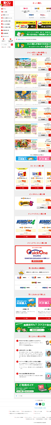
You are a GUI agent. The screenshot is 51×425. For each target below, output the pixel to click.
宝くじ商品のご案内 (7, 27)
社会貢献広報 (5, 33)
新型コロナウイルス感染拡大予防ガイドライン (19, 413)
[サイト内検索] (12, 45)
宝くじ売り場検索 (6, 24)
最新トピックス (6, 14)
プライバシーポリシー (28, 417)
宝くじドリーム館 (38, 411)
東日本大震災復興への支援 (40, 407)
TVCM (9, 47)
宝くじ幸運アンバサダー (15, 411)
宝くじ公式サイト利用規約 (19, 417)
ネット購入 (5, 11)
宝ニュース (4, 47)
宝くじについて (6, 36)
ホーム (4, 8)
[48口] (26, 28)
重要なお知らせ (21, 39)
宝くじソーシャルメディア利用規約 (39, 417)
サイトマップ (37, 413)
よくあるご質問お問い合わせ (10, 41)
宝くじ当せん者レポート (27, 411)
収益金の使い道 (6, 30)
